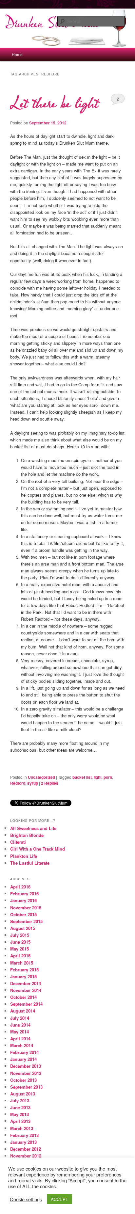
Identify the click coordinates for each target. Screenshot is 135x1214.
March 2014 (21, 1045)
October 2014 (23, 997)
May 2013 (19, 1114)
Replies (49, 783)
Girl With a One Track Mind (37, 849)
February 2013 (24, 1135)
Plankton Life (23, 856)
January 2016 (23, 900)
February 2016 (24, 893)
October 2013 (23, 1080)
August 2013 (22, 1094)
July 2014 (19, 1018)
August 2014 (22, 1011)
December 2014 (25, 983)
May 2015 (19, 949)
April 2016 (20, 887)
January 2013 (23, 1142)
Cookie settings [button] (26, 1199)
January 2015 (23, 976)
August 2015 (22, 928)
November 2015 (25, 907)
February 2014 (24, 1052)
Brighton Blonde (27, 835)
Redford (17, 783)
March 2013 (21, 1128)
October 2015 (23, 914)
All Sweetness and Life (33, 828)
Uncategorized (41, 777)
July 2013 (19, 1100)
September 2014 (26, 1004)
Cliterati (18, 842)
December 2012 (25, 1149)
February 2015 (24, 969)
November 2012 (25, 1156)
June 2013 (20, 1107)
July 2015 (19, 935)
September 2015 (26, 921)
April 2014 (20, 1038)
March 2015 (21, 963)
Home (17, 54)
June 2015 (20, 942)
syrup (32, 783)
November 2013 (25, 1073)
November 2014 (25, 990)
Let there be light (54, 103)
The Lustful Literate (29, 863)
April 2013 (20, 1121)
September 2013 (26, 1087)
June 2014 (20, 1025)
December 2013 (25, 1066)
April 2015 (20, 955)
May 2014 (19, 1032)
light (98, 777)
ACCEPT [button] (59, 1199)
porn (108, 777)
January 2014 (23, 1059)
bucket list (82, 777)
